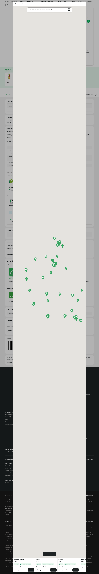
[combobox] (49, 10)
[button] (26, 279)
